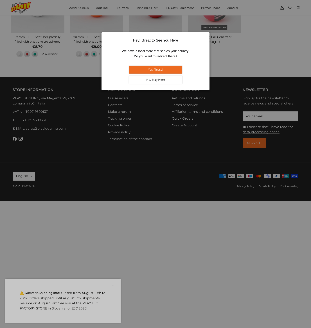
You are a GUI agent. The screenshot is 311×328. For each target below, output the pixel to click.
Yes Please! (155, 70)
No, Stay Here (155, 80)
